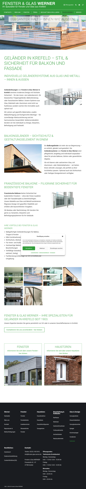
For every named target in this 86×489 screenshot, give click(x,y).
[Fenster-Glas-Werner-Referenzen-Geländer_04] (33, 296)
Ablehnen (42, 248)
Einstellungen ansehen (56, 248)
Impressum (52, 252)
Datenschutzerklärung (44, 252)
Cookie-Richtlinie (34, 252)
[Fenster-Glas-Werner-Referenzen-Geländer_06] (13, 296)
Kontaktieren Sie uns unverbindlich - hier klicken (24, 330)
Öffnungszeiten (69, 5)
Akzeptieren (29, 248)
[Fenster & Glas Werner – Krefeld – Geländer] (13, 276)
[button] (62, 236)
